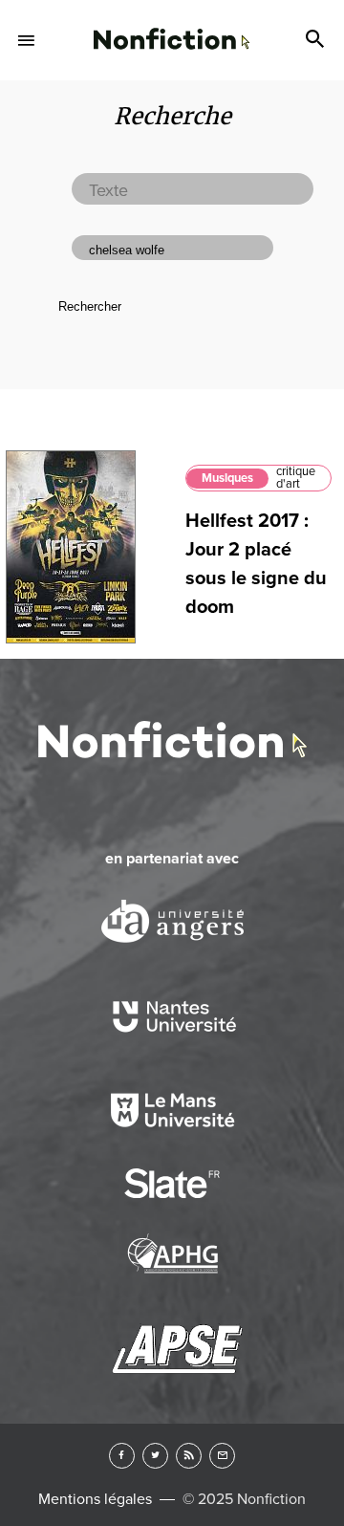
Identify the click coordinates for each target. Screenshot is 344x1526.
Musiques (227, 478)
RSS (189, 1456)
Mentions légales (95, 1499)
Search (317, 40)
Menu (26, 40)
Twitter (155, 1456)
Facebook (122, 1456)
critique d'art (295, 477)
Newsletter (222, 1456)
